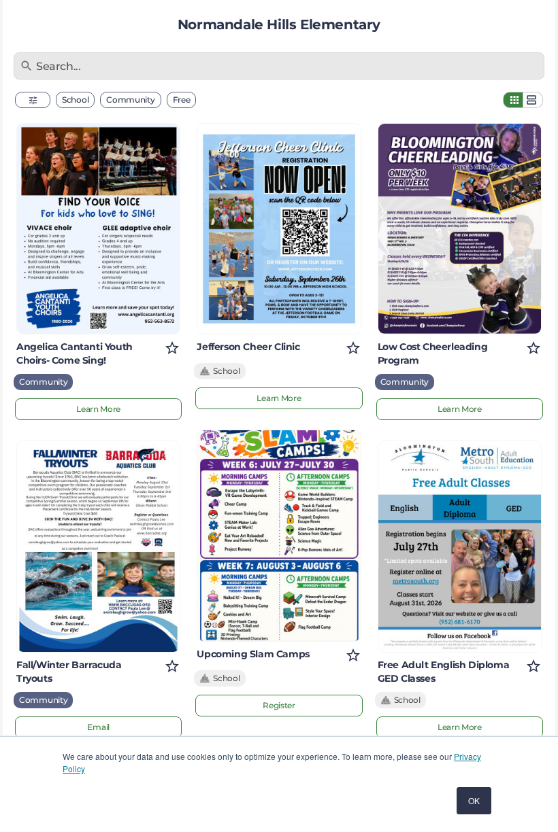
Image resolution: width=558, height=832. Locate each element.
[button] (32, 100)
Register (279, 705)
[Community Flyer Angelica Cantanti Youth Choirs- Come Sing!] (98, 228)
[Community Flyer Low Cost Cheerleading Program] (460, 228)
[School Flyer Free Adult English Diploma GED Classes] (460, 546)
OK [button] (474, 800)
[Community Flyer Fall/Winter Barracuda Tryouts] (98, 546)
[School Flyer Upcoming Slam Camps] (279, 535)
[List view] (533, 100)
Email (98, 727)
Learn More (98, 409)
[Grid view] (513, 100)
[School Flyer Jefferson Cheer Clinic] (279, 228)
